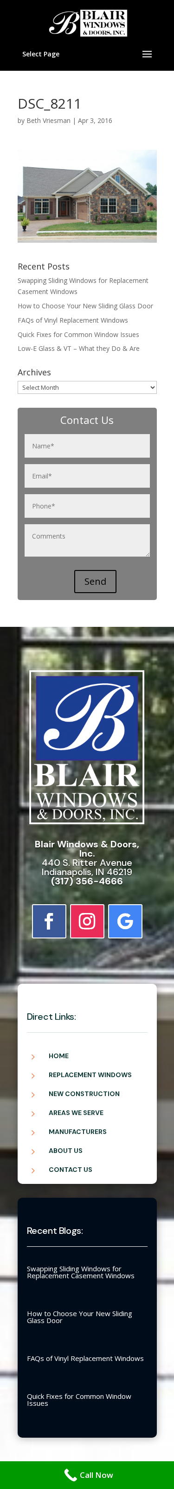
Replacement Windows (90, 1075)
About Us (66, 1150)
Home (59, 1056)
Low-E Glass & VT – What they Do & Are (79, 348)
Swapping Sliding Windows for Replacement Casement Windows (81, 1272)
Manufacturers (78, 1131)
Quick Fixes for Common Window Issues (78, 334)
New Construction (84, 1094)
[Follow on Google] (125, 921)
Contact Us (70, 1169)
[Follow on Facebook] (49, 921)
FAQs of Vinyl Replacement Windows (73, 320)
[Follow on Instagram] (87, 921)
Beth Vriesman (48, 120)
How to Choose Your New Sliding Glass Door (85, 305)
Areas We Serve (76, 1113)
